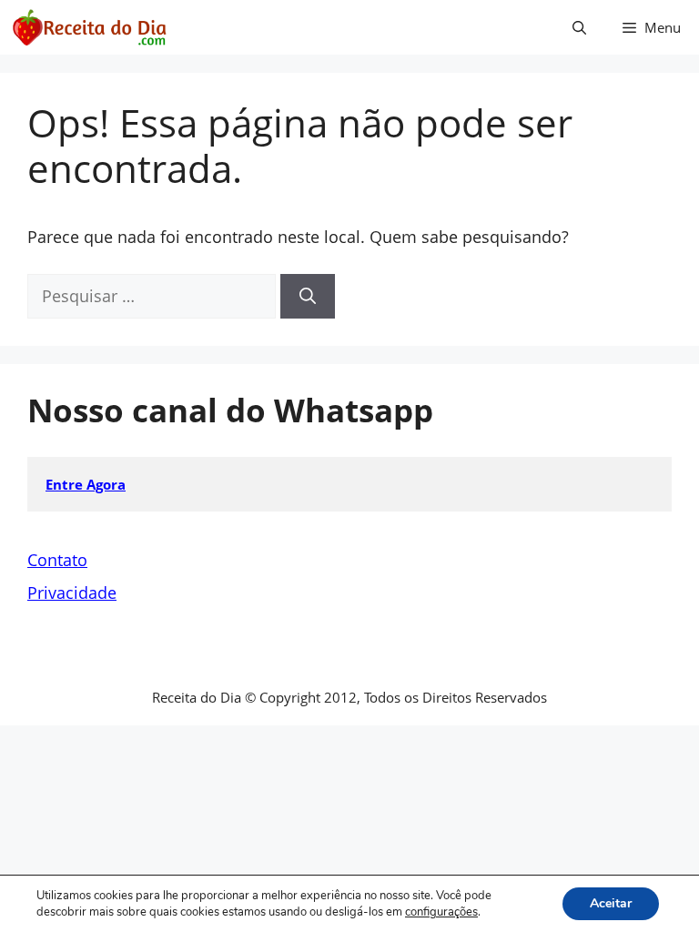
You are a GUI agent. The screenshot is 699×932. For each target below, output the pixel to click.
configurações (441, 912)
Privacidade (71, 592)
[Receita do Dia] (88, 27)
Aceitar (611, 903)
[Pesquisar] (307, 296)
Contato (57, 560)
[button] (579, 27)
